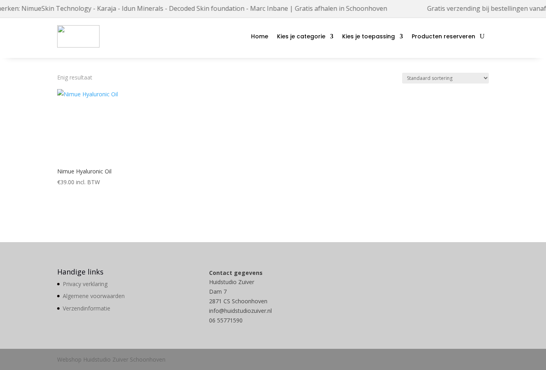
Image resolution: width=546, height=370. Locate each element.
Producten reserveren (443, 36)
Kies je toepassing (368, 36)
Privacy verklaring (85, 284)
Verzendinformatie (86, 308)
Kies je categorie (301, 36)
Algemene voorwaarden (94, 296)
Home (259, 36)
